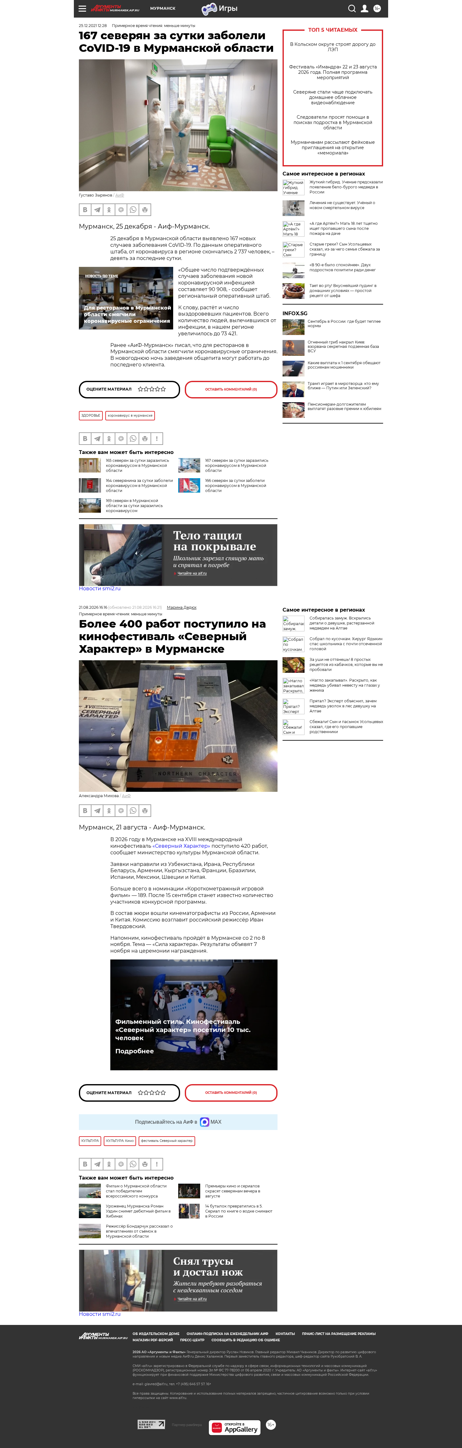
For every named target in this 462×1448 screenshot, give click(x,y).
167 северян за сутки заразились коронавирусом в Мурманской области (236, 465)
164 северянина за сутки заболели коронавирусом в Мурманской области (139, 485)
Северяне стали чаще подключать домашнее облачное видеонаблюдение (332, 97)
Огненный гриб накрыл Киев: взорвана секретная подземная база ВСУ (343, 346)
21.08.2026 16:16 (93, 607)
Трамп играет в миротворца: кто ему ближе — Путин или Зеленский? (343, 385)
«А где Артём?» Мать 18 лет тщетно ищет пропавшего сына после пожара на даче (344, 228)
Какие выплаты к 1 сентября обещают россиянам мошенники (344, 365)
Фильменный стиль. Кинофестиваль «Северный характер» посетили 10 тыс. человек (182, 1030)
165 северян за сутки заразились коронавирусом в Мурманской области (137, 465)
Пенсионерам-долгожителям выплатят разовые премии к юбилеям (344, 406)
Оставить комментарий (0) (231, 389)
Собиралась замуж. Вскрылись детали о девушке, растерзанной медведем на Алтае (342, 623)
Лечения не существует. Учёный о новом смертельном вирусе (342, 205)
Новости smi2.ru (100, 589)
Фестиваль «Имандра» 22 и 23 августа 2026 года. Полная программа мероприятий (333, 72)
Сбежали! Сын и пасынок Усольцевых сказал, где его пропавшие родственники (346, 726)
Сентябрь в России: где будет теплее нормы (344, 323)
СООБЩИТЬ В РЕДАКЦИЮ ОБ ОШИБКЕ (246, 1340)
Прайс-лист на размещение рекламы (339, 1334)
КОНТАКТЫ (285, 1334)
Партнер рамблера (187, 1425)
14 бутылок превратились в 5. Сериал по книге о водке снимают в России (238, 1211)
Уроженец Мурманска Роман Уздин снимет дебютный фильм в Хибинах (138, 1211)
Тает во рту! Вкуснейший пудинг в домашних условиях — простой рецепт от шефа (343, 290)
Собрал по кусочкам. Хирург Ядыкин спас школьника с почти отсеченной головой (346, 643)
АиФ (119, 195)
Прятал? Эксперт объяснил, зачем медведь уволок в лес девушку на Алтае (343, 706)
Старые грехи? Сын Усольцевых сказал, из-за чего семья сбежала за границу (345, 249)
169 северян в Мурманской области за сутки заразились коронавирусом (134, 505)
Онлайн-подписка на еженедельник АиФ (227, 1334)
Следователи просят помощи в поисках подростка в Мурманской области (333, 123)
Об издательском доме (156, 1334)
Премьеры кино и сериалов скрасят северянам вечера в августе (232, 1191)
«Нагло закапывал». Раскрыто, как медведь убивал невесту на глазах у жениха (345, 685)
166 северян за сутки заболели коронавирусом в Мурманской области (235, 485)
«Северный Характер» (182, 846)
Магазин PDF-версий (153, 1340)
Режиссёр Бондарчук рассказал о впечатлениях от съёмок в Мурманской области (139, 1231)
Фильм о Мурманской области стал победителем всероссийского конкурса (136, 1191)
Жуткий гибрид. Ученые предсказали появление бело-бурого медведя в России (346, 187)
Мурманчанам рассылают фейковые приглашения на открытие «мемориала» (333, 148)
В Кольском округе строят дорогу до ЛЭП (333, 47)
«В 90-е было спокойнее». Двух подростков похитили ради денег (343, 267)
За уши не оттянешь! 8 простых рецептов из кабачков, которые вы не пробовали (346, 664)
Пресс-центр (192, 1340)
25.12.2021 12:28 (93, 25)
